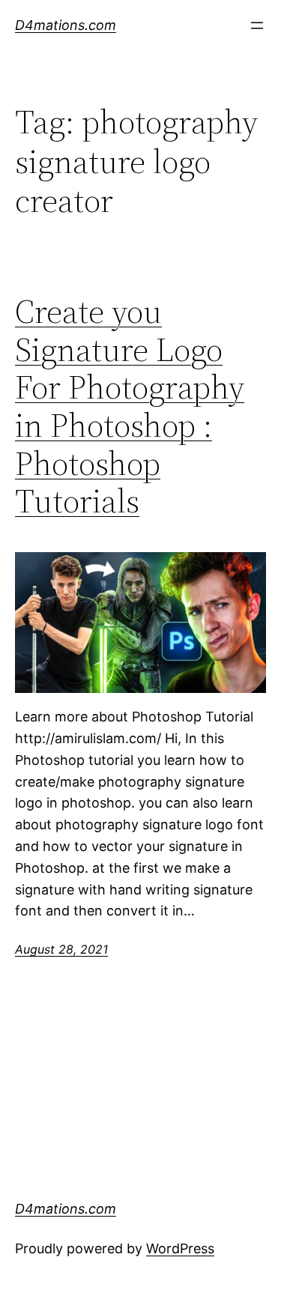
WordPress (180, 1248)
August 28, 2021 (61, 949)
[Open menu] (257, 25)
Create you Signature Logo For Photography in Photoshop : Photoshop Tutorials (129, 407)
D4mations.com (65, 25)
